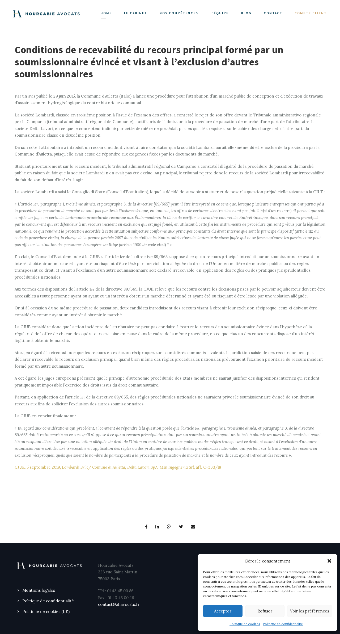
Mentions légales (38, 590)
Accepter (222, 611)
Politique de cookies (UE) (46, 611)
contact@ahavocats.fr (118, 604)
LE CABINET (135, 13)
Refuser (264, 611)
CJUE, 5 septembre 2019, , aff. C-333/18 (118, 467)
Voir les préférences (309, 611)
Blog (246, 13)
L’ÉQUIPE (219, 13)
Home (106, 13)
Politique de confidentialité (283, 624)
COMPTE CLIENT (311, 13)
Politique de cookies (245, 624)
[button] (329, 561)
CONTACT (273, 13)
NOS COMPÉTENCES (178, 13)
